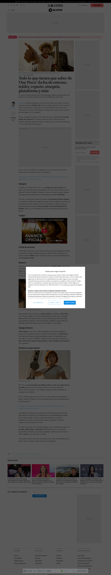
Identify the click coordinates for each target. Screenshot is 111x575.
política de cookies (68, 285)
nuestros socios (52, 275)
